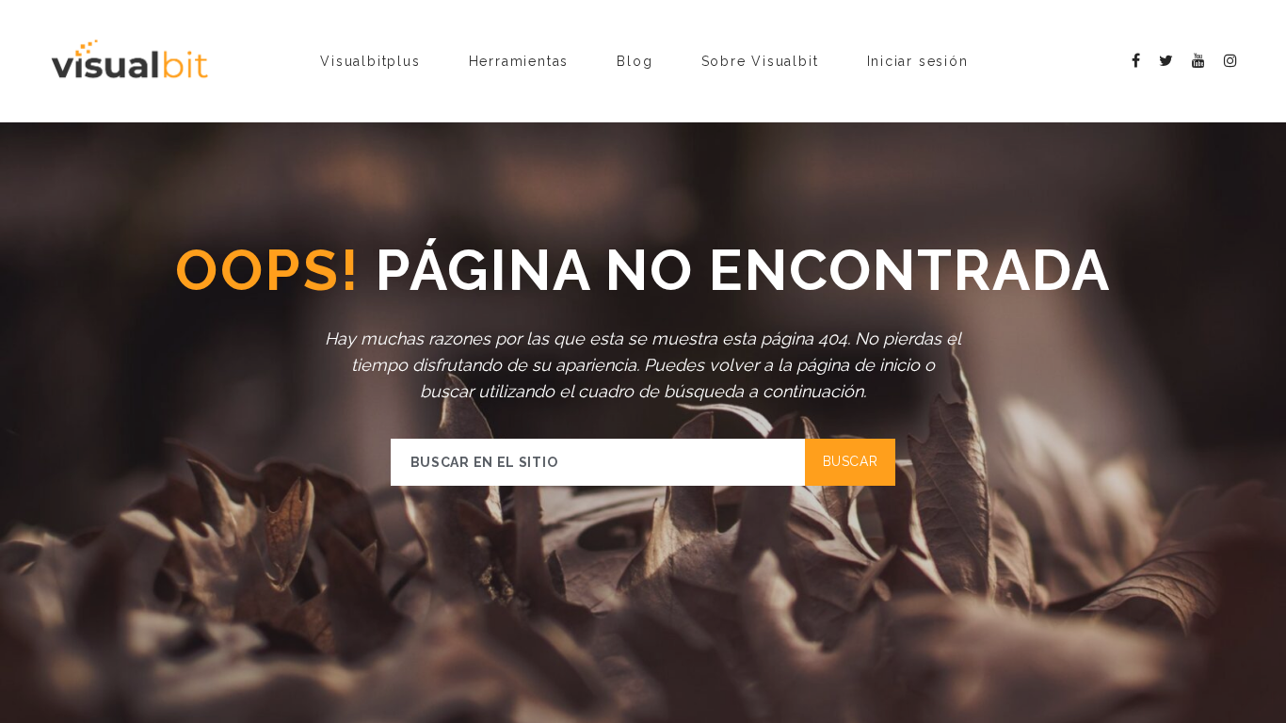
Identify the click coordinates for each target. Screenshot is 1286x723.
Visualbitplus (370, 61)
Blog (634, 61)
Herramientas (519, 61)
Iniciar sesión (918, 61)
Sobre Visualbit (760, 61)
